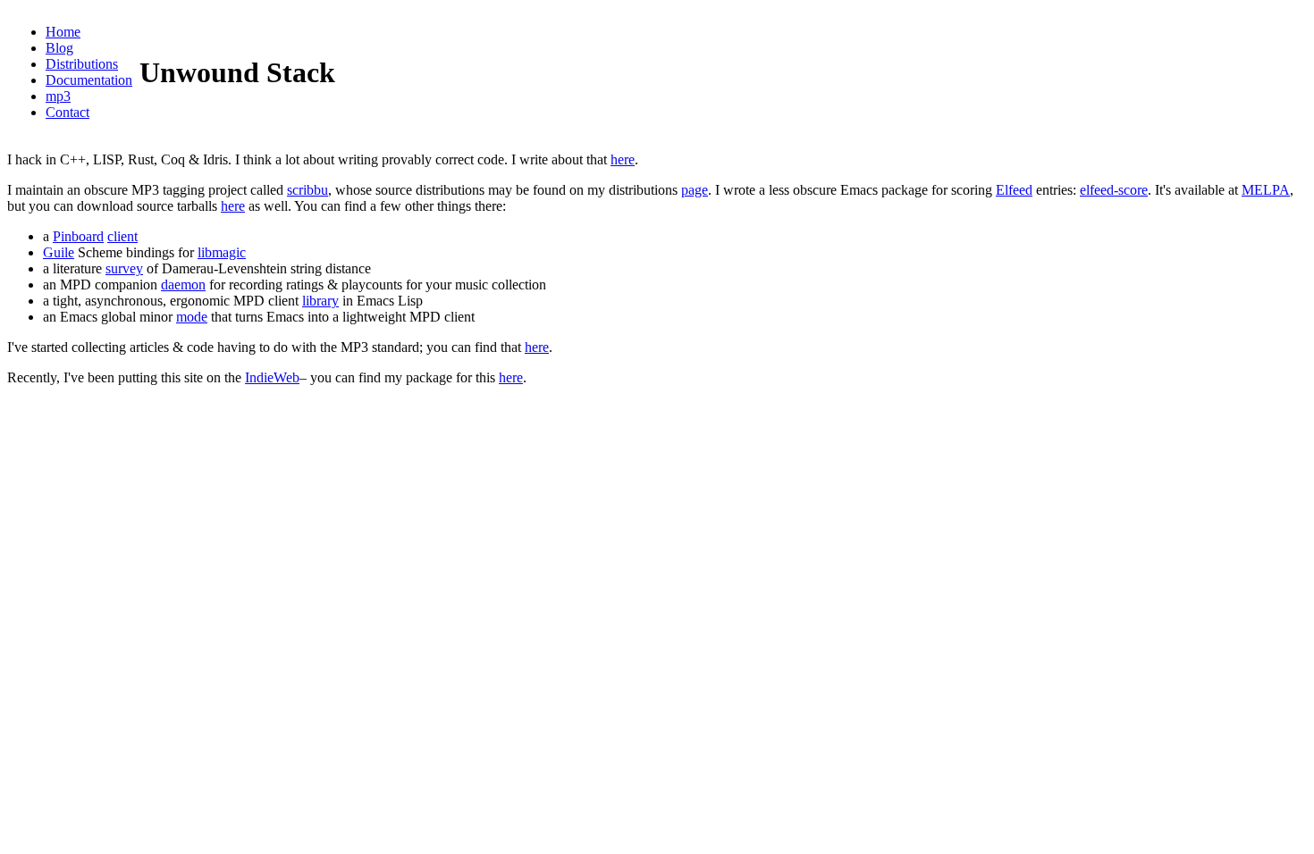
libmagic (222, 252)
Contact (67, 112)
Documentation (89, 80)
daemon (183, 284)
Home (63, 31)
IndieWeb (272, 377)
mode (191, 316)
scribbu (307, 189)
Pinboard (78, 236)
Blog (59, 47)
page (694, 189)
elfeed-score (1114, 189)
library (320, 300)
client (122, 236)
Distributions (82, 63)
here (623, 159)
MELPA (1266, 189)
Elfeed (1014, 189)
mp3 (58, 96)
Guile (58, 252)
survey (124, 268)
